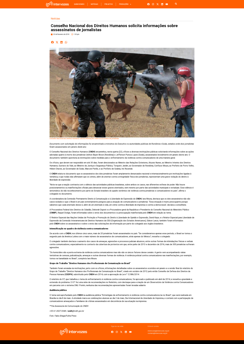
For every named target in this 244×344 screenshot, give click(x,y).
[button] (52, 42)
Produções (123, 4)
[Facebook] (148, 4)
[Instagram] (153, 4)
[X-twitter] (157, 4)
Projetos (108, 4)
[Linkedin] (162, 4)
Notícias (94, 4)
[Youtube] (166, 4)
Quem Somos (79, 4)
